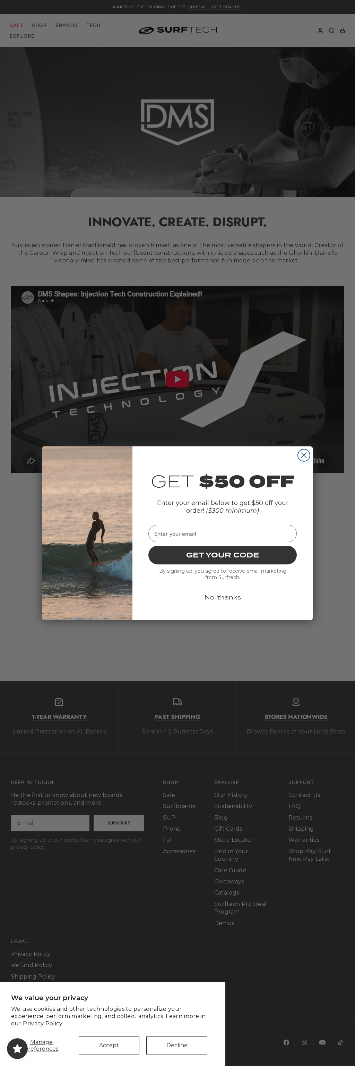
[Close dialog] (304, 455)
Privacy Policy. (43, 1023)
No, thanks (223, 597)
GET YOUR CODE (222, 555)
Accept (109, 1045)
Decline (177, 1045)
